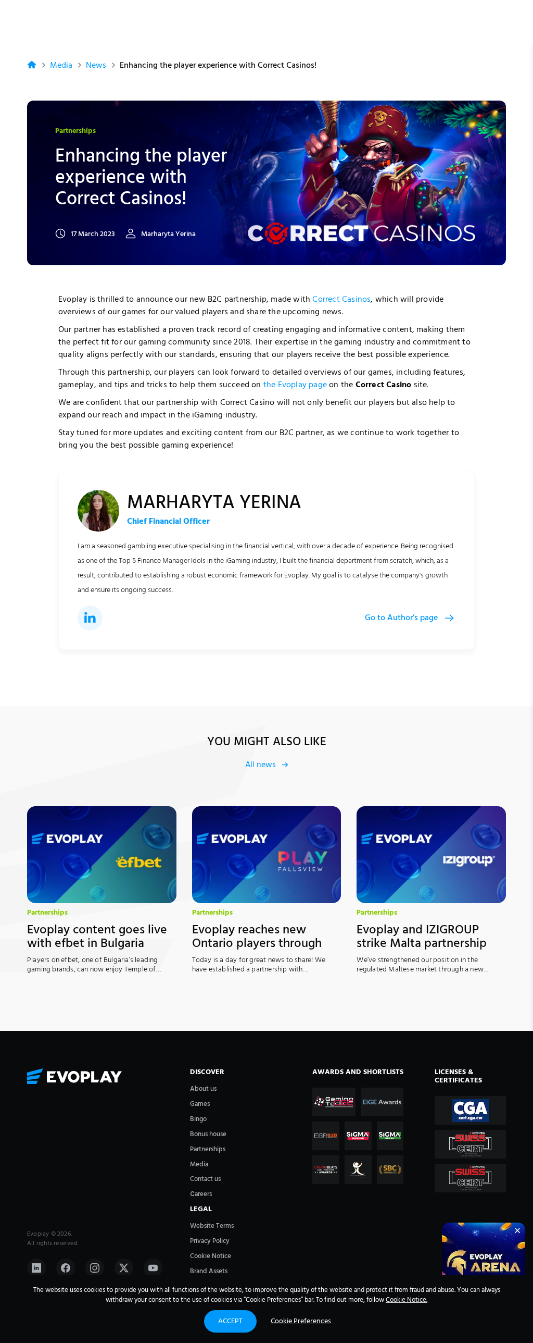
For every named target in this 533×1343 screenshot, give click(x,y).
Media (61, 65)
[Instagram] (94, 1268)
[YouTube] (153, 1268)
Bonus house (208, 1134)
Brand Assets (208, 1271)
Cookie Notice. (406, 1300)
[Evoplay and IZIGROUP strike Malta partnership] (431, 854)
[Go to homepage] (103, 1077)
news (96, 65)
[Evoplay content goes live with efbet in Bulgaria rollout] (101, 854)
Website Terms (212, 1226)
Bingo (198, 1119)
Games (200, 1104)
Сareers (201, 1194)
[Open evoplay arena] (483, 1264)
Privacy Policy (210, 1241)
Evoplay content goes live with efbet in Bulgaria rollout (97, 944)
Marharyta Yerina (168, 234)
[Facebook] (65, 1268)
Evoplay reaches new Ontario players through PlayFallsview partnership (261, 944)
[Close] (517, 1230)
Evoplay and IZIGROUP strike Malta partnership (422, 937)
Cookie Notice (210, 1256)
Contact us (205, 1179)
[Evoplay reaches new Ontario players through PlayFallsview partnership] (266, 854)
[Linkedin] (36, 1268)
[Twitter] (124, 1268)
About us (203, 1088)
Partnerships (75, 131)
